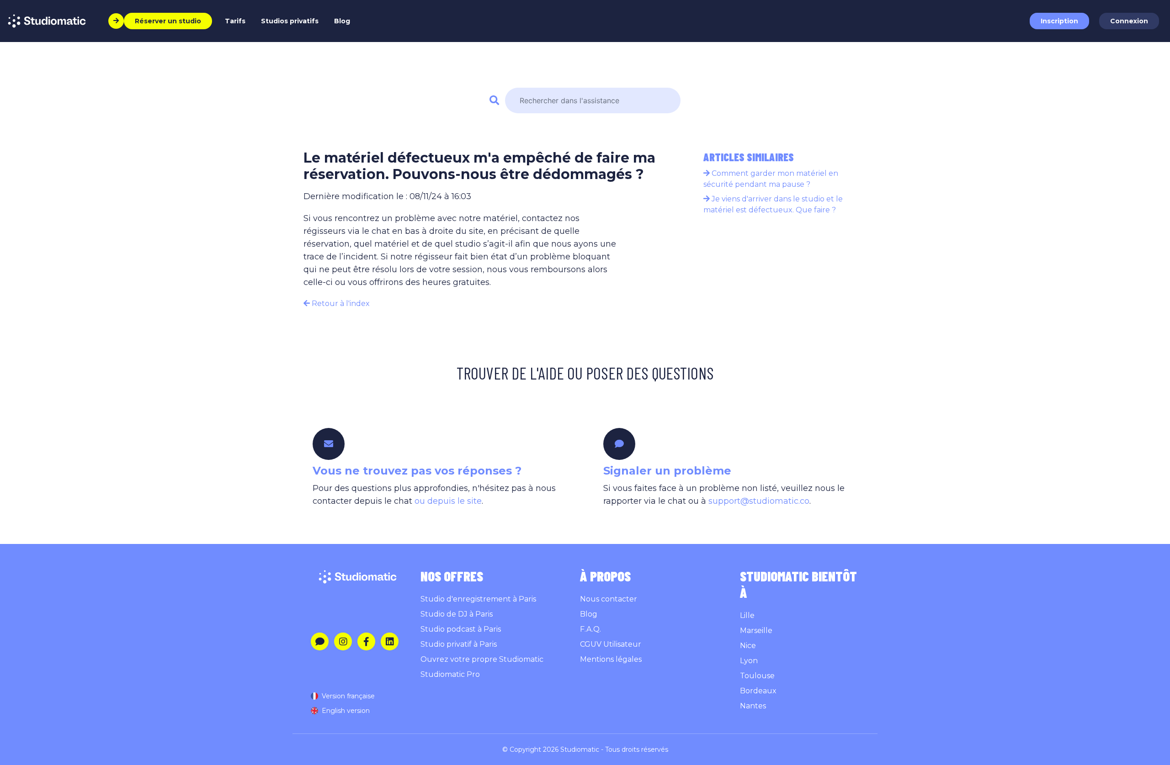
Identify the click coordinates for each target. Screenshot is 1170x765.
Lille (747, 615)
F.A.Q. (590, 629)
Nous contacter (608, 599)
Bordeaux (758, 690)
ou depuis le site (448, 501)
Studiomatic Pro (450, 674)
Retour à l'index (340, 303)
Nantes (753, 706)
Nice (748, 645)
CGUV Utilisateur (610, 644)
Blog (342, 21)
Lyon (749, 660)
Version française (348, 696)
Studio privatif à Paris (458, 644)
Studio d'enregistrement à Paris (478, 599)
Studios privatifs (290, 21)
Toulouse (757, 675)
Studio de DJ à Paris (456, 614)
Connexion (1129, 21)
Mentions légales (611, 659)
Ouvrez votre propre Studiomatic (481, 659)
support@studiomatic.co (758, 501)
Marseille (756, 630)
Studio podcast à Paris (460, 629)
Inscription (1059, 21)
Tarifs (235, 21)
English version (346, 711)
